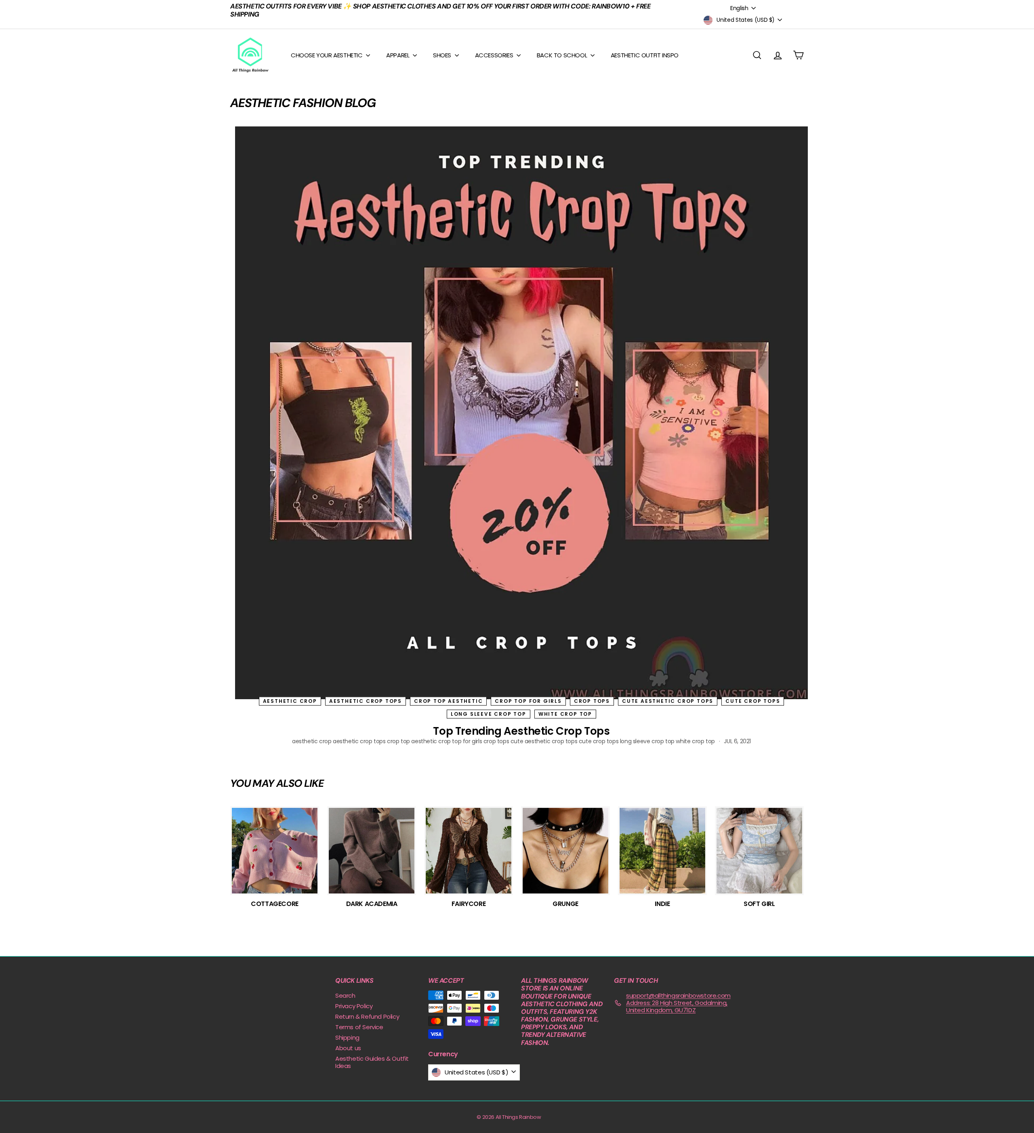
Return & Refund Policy (367, 1016)
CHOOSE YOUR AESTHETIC (327, 55)
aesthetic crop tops (365, 700)
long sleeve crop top (488, 713)
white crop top (565, 713)
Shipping (347, 1037)
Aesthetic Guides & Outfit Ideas (372, 1062)
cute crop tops (752, 700)
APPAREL (398, 55)
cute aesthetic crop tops (667, 700)
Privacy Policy (353, 1006)
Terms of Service (359, 1027)
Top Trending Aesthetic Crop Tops (521, 731)
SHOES (443, 55)
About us (348, 1048)
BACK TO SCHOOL (562, 55)
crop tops (592, 700)
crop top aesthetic (448, 700)
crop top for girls (528, 700)
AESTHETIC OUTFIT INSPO (645, 55)
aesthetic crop (290, 700)
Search (345, 995)
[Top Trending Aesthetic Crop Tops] (521, 412)
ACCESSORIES (495, 55)
